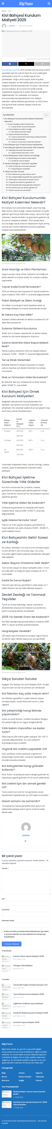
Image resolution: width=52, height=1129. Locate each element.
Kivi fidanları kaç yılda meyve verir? (22, 174)
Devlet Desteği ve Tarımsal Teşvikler (21, 163)
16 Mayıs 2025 (19, 997)
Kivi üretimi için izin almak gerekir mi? (23, 187)
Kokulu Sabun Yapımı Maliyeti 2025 (28, 956)
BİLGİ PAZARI (11, 1121)
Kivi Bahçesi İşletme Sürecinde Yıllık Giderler (24, 147)
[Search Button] (49, 3)
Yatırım (39, 1080)
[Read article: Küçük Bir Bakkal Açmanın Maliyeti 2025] (6, 1015)
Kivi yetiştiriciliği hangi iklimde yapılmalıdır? (26, 177)
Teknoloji (40, 1076)
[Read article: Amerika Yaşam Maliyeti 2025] (6, 1024)
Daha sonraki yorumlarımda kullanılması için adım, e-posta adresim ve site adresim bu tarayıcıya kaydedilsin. (26, 934)
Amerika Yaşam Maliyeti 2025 (26, 1022)
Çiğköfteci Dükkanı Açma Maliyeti (28, 1003)
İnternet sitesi (8, 920)
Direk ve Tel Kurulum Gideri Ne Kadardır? (26, 142)
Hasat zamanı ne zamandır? (20, 190)
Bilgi (9, 11)
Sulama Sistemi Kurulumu (18, 134)
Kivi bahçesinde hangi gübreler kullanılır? (25, 185)
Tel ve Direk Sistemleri (17, 139)
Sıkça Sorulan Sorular (14, 171)
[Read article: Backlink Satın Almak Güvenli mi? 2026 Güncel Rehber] (6, 1104)
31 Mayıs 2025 (19, 969)
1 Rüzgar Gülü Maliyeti (23, 965)
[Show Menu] (3, 3)
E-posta (6, 909)
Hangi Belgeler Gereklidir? (21, 169)
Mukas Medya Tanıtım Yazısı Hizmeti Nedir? (29, 1092)
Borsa (4, 1076)
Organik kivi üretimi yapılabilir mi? (22, 182)
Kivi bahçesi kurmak (11, 70)
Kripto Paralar (25, 1076)
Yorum (5, 868)
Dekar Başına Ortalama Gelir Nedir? (23, 158)
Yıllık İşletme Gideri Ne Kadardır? (21, 150)
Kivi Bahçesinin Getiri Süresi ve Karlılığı (22, 155)
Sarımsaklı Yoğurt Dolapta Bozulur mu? (30, 985)
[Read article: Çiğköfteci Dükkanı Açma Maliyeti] (6, 1005)
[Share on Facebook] (10, 64)
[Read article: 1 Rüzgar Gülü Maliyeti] (6, 967)
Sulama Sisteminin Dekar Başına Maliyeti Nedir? (29, 137)
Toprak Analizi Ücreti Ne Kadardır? (23, 127)
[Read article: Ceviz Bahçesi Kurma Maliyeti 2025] (6, 996)
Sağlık (21, 1080)
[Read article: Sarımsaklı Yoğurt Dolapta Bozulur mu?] (6, 987)
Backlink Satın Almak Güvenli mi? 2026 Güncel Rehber (30, 1103)
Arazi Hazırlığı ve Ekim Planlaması (21, 124)
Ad (4, 899)
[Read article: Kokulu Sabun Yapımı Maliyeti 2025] (6, 958)
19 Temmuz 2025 (19, 1007)
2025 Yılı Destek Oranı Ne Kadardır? (22, 166)
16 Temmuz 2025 (19, 1025)
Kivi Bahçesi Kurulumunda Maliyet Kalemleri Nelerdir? (23, 120)
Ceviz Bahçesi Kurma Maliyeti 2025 (28, 994)
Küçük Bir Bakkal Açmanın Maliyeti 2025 (30, 1013)
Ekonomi (5, 1080)
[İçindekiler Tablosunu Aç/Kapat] (45, 115)
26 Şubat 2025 (19, 988)
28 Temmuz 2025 (26, 26)
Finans (22, 1073)
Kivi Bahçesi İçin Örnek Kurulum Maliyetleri (24, 144)
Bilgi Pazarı (26, 4)
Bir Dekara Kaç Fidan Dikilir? (21, 132)
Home (4, 11)
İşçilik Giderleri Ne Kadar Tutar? (23, 153)
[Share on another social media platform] (42, 64)
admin (12, 26)
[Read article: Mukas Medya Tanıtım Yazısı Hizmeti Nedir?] (6, 1094)
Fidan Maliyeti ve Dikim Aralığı (19, 129)
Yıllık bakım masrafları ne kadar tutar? (24, 179)
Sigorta (39, 1073)
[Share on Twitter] (26, 64)
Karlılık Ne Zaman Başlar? (21, 161)
